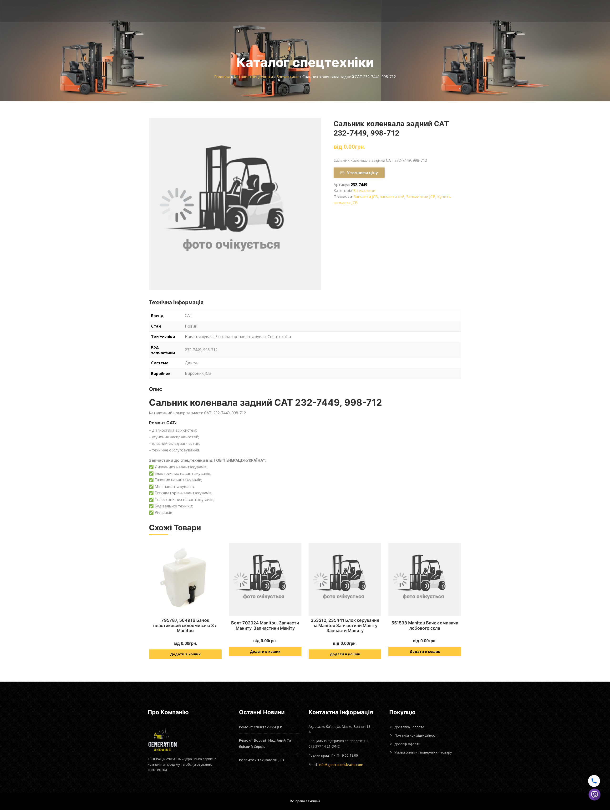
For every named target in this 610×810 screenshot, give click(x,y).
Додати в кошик (185, 654)
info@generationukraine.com (341, 764)
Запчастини (288, 76)
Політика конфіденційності (415, 735)
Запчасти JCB (366, 196)
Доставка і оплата (409, 727)
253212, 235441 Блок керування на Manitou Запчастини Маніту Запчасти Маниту (345, 625)
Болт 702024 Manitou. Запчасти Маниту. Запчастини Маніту (265, 625)
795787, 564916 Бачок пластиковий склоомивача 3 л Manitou (185, 625)
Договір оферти (407, 744)
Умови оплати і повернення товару (423, 752)
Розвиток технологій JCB (261, 759)
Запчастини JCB (420, 196)
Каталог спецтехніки (253, 76)
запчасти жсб (392, 196)
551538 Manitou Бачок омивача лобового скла (424, 625)
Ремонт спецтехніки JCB (260, 726)
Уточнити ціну (362, 172)
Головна (222, 76)
